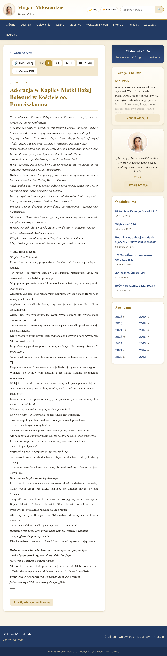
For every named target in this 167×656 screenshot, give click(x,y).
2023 (118, 336)
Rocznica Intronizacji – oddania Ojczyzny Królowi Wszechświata (135, 240)
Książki (134, 24)
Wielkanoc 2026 (125, 224)
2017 (142, 330)
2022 (118, 343)
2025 (118, 323)
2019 (142, 316)
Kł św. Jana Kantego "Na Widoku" (136, 211)
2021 (118, 350)
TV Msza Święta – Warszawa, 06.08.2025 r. (133, 257)
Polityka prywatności (91, 651)
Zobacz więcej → (138, 118)
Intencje (118, 24)
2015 (142, 343)
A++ (68, 63)
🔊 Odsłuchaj (24, 63)
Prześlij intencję (138, 185)
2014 (142, 350)
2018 (142, 323)
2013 (142, 356)
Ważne (60, 24)
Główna (10, 24)
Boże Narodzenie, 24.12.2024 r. (135, 285)
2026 (118, 316)
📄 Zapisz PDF (25, 71)
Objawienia (43, 24)
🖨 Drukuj (85, 63)
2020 (118, 356)
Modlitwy (75, 24)
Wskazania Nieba (97, 24)
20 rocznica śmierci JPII (130, 272)
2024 (119, 330)
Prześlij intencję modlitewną (32, 602)
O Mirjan (26, 24)
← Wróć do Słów (21, 53)
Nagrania (11, 34)
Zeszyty (150, 24)
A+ (57, 63)
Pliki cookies (112, 651)
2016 (142, 336)
